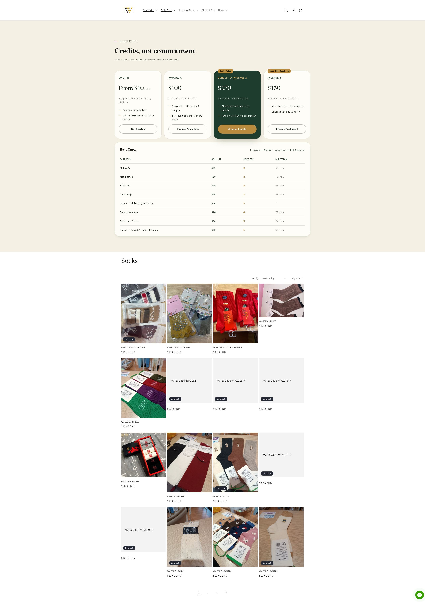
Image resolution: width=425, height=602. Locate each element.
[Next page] (226, 592)
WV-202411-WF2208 (222, 571)
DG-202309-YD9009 (130, 481)
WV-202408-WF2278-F (276, 380)
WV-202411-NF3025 (130, 422)
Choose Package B (287, 129)
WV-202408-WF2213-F (230, 380)
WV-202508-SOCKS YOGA (133, 347)
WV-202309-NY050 (267, 321)
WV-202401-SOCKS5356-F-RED (227, 347)
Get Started (138, 129)
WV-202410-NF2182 (183, 380)
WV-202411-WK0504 (176, 571)
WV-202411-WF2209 (268, 571)
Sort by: (255, 278)
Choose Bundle (237, 129)
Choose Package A (188, 129)
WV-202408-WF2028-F (139, 530)
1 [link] (199, 592)
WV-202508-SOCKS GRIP (178, 347)
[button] (150, 10)
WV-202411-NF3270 (176, 496)
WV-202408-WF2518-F (276, 455)
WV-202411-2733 (221, 496)
